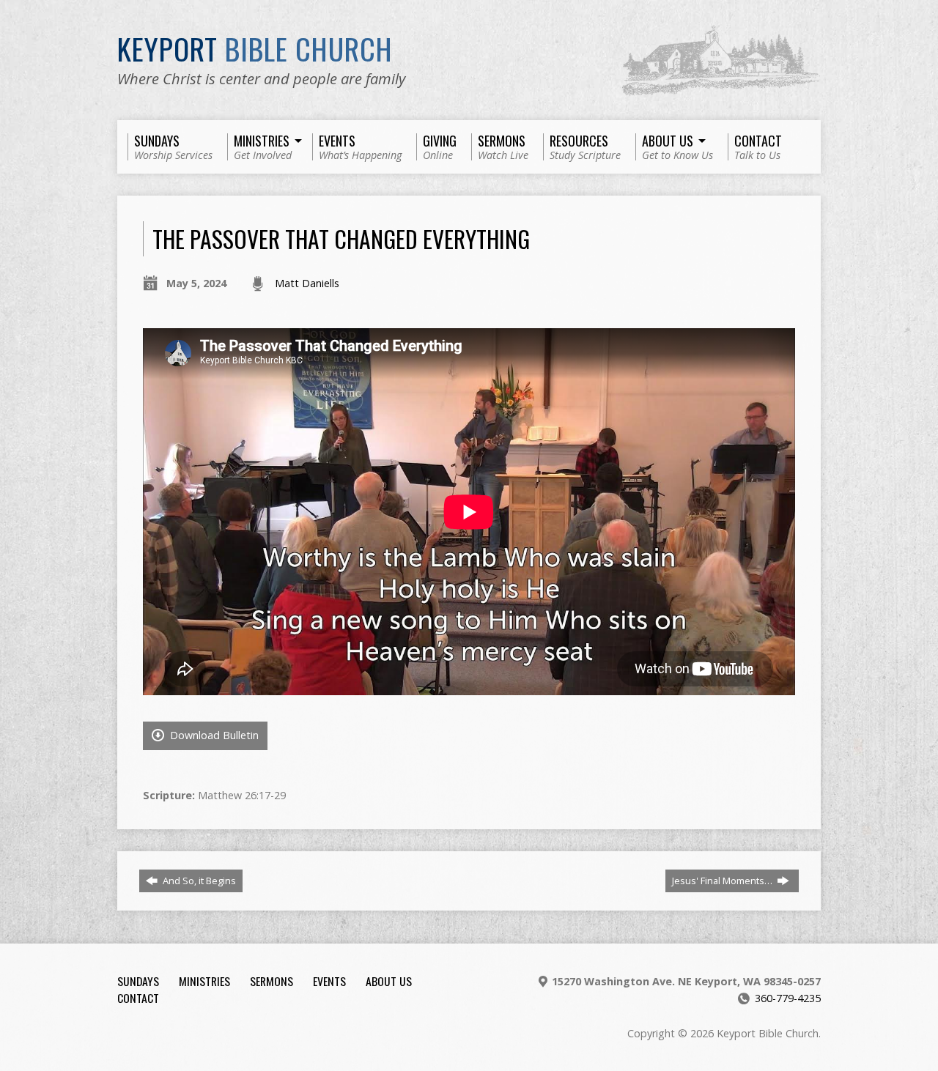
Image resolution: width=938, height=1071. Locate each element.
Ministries (204, 981)
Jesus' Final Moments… (723, 880)
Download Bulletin (213, 735)
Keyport (255, 48)
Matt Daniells (307, 283)
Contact (138, 998)
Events (329, 981)
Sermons (271, 981)
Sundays (138, 981)
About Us (389, 981)
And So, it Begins (198, 880)
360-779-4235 (788, 998)
